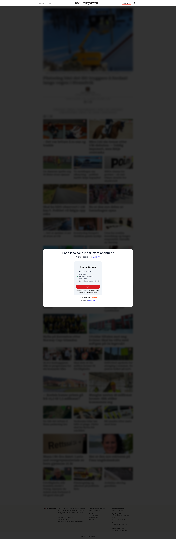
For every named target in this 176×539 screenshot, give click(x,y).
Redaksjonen (93, 515)
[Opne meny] (134, 3)
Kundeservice (93, 517)
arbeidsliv (82, 112)
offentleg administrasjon (86, 109)
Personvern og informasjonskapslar (70, 521)
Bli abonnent (126, 3)
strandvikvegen (59, 109)
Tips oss (42, 3)
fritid (107, 109)
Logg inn (88, 257)
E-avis (49, 3)
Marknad (92, 519)
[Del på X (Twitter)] (88, 102)
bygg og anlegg (117, 109)
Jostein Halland (94, 510)
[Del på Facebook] (85, 102)
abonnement (92, 300)
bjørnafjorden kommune (68, 112)
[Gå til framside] (86, 3)
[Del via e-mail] (90, 102)
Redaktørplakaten (64, 519)
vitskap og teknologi (108, 112)
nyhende (100, 109)
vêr (90, 112)
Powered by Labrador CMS (88, 536)
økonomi (96, 112)
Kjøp (88, 287)
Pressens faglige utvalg (66, 517)
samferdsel (71, 109)
